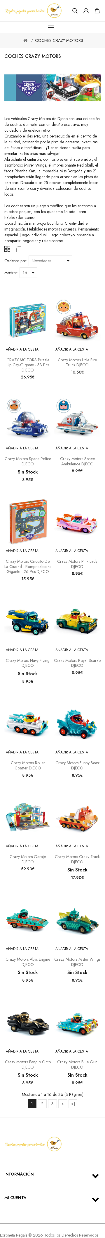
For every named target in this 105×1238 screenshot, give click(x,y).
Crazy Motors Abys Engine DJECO (28, 961)
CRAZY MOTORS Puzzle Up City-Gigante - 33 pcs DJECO (27, 365)
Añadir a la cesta (22, 349)
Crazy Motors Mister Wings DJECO (77, 961)
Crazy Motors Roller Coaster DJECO (28, 765)
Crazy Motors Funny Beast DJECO (77, 765)
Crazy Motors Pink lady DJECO (77, 563)
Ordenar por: (15, 261)
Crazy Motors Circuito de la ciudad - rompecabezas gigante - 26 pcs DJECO (27, 566)
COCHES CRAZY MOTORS (59, 40)
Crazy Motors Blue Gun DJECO (77, 1064)
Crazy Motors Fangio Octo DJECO (28, 1064)
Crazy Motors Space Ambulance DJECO (77, 461)
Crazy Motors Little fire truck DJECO (77, 362)
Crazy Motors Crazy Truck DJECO (77, 859)
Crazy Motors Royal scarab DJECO (77, 663)
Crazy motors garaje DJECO (28, 859)
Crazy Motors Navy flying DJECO (28, 663)
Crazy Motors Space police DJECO (28, 461)
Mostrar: (11, 273)
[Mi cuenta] (86, 10)
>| (73, 1104)
